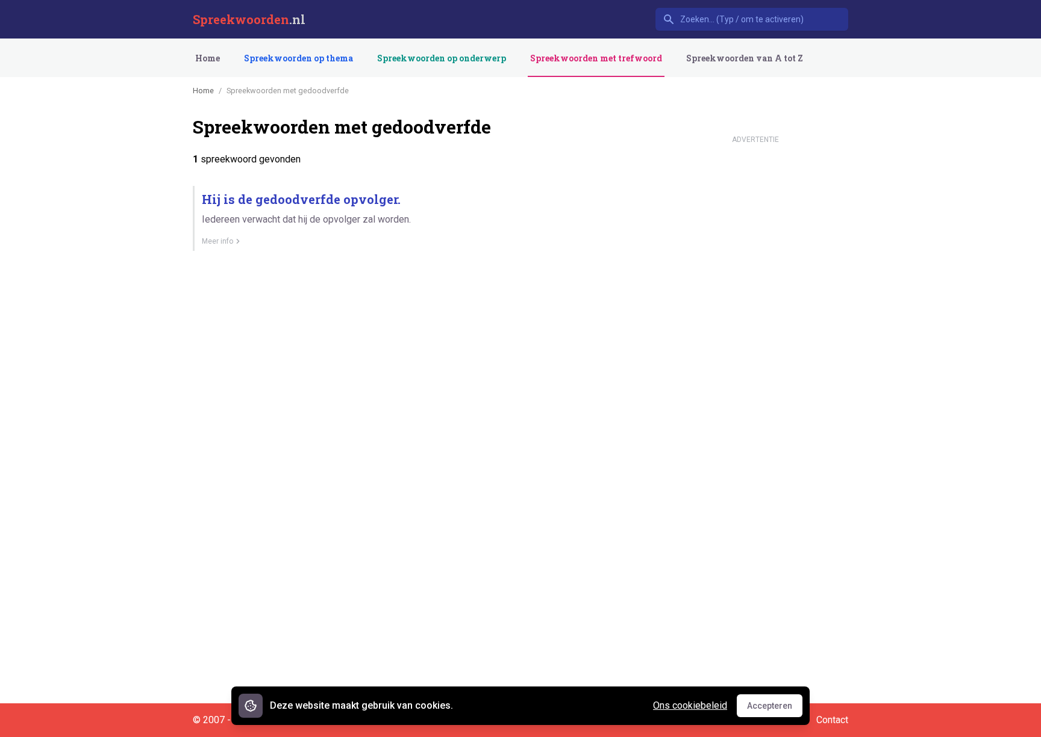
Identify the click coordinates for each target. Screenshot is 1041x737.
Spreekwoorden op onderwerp (441, 58)
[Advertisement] (755, 329)
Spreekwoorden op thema (298, 58)
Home (207, 58)
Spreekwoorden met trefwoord (596, 58)
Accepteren (774, 709)
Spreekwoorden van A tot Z (744, 58)
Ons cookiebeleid (690, 705)
